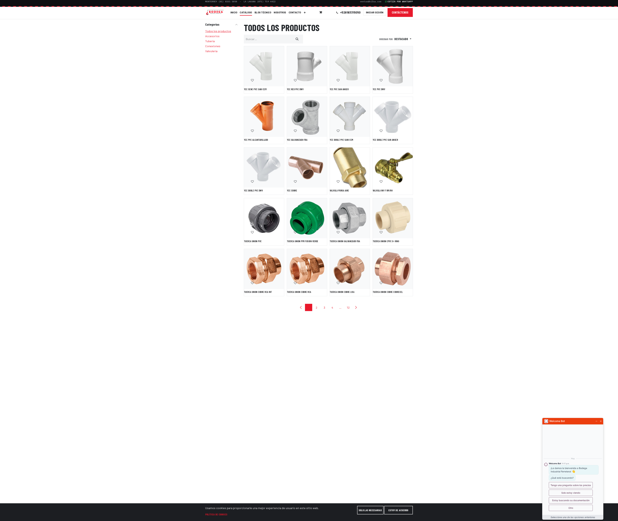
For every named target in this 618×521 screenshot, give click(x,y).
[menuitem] (234, 12)
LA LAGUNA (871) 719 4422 (260, 1)
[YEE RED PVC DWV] (307, 66)
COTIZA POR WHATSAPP (400, 1)
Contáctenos (400, 12)
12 (348, 307)
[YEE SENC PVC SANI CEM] (264, 66)
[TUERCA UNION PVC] (264, 218)
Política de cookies (216, 514)
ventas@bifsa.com (370, 1)
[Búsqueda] (297, 39)
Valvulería (211, 51)
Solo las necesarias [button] (370, 510)
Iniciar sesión (375, 12)
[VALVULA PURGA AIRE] (350, 167)
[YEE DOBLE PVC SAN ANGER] (393, 117)
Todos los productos (218, 31)
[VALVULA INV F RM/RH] (393, 167)
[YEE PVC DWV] (393, 66)
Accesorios (212, 36)
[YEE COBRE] (307, 167)
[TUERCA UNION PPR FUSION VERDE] (307, 218)
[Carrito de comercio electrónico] (320, 12)
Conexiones (212, 46)
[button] (329, 12)
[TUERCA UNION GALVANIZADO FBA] (350, 218)
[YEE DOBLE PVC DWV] (264, 167)
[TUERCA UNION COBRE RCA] (307, 269)
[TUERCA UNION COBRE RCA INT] (264, 269)
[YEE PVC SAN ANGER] (350, 66)
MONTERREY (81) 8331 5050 (221, 1)
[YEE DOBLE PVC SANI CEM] (350, 117)
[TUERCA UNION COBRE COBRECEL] (393, 269)
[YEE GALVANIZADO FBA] (307, 117)
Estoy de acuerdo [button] (398, 510)
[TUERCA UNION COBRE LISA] (350, 269)
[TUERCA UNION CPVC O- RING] (393, 218)
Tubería (210, 41)
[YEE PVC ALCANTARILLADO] (264, 117)
